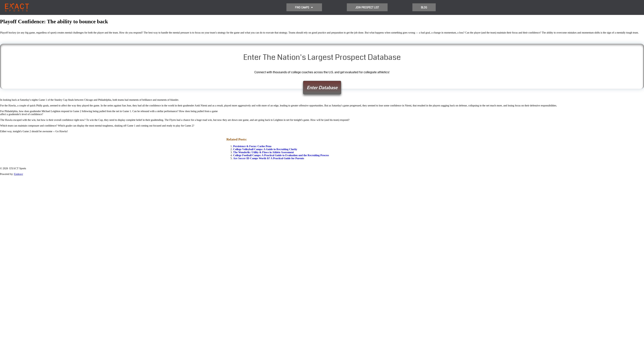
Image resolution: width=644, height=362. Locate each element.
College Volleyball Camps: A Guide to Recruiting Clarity (265, 149)
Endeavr (18, 174)
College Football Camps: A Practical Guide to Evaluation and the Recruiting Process (281, 155)
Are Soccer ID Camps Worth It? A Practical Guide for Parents (268, 158)
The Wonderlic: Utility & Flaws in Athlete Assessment (263, 152)
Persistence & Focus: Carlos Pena (252, 146)
